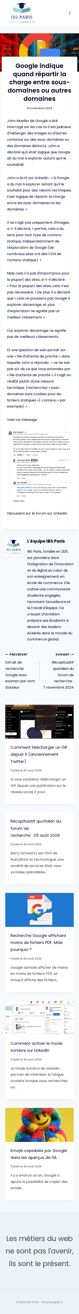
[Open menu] (70, 13)
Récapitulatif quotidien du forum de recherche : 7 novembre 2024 (58, 671)
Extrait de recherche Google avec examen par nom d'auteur (20, 671)
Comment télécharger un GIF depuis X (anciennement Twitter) (39, 754)
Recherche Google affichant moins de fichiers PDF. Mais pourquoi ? (38, 942)
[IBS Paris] (21, 13)
